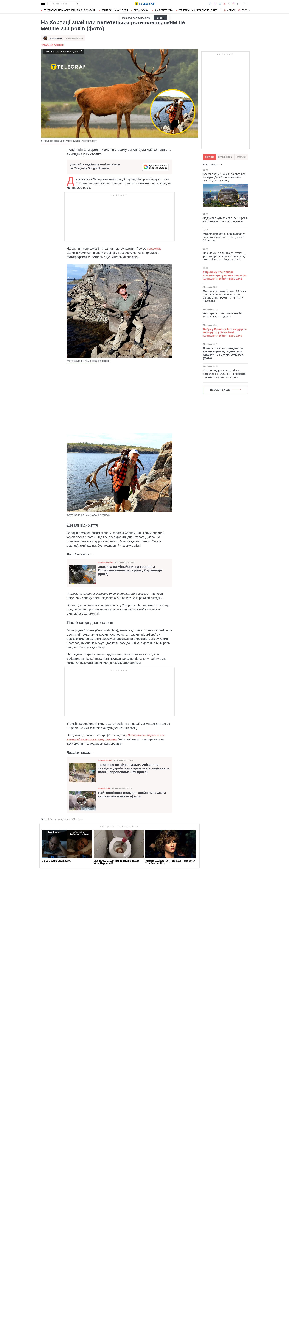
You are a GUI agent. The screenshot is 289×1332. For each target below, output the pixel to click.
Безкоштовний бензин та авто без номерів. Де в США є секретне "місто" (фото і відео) (224, 177)
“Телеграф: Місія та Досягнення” (198, 10)
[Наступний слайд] (250, 10)
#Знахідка (77, 819)
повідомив (154, 248)
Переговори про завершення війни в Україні (69, 10)
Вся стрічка (210, 164)
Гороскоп (247, 10)
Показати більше (220, 389)
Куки (148, 17)
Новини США (104, 788)
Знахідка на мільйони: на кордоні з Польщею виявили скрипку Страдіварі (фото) (130, 570)
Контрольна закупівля (114, 10)
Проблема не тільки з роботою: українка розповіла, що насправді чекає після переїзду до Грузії (224, 256)
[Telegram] (219, 3)
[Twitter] (229, 4)
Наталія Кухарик (55, 38)
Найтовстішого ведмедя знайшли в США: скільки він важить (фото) (132, 794)
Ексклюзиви (141, 10)
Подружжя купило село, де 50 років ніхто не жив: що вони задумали (225, 220)
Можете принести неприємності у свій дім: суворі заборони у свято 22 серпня (224, 237)
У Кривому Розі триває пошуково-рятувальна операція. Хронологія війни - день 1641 (225, 275)
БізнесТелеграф (163, 10)
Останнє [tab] (209, 157)
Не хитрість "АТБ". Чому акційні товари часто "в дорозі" (222, 315)
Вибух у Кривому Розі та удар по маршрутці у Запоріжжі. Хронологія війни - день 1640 (225, 332)
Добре (160, 18)
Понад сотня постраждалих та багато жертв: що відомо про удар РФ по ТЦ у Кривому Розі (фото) (223, 353)
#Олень (52, 819)
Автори (231, 10)
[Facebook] (210, 3)
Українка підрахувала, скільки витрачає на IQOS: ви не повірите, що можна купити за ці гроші (224, 373)
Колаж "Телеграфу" (85, 140)
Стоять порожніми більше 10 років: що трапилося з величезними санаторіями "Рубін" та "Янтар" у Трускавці (225, 296)
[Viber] (214, 3)
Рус (246, 3)
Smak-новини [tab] (225, 157)
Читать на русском (52, 45)
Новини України (105, 562)
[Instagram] (233, 3)
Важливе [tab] (241, 157)
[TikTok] (237, 3)
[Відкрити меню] (43, 3)
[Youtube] (224, 3)
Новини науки (105, 760)
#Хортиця (64, 819)
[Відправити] (77, 3)
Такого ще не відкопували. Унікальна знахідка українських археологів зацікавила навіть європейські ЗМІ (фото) (133, 768)
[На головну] (144, 3)
